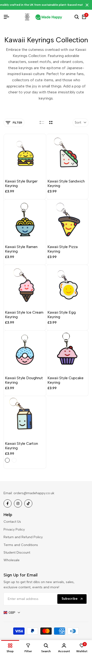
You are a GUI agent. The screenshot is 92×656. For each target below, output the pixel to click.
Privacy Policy (14, 529)
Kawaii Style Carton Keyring (21, 445)
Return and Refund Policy (23, 537)
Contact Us (12, 522)
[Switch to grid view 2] (51, 123)
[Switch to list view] (41, 123)
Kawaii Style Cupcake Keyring (65, 380)
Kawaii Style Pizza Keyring (62, 249)
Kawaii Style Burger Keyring (21, 183)
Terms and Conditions (21, 545)
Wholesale (12, 560)
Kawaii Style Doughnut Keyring (24, 380)
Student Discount (17, 553)
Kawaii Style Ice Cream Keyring (24, 314)
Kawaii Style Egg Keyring (61, 314)
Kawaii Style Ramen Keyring (21, 249)
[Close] (86, 5)
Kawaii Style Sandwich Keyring (66, 183)
